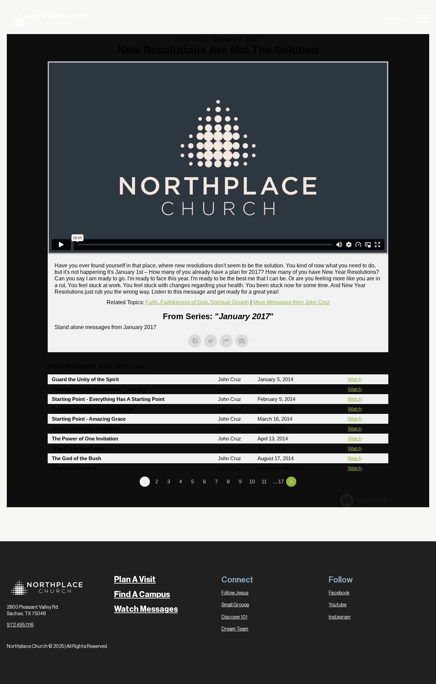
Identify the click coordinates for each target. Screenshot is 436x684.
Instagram (340, 617)
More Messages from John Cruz (291, 302)
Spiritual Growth (229, 302)
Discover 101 (234, 617)
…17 (278, 481)
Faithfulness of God (183, 302)
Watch (355, 379)
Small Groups (235, 605)
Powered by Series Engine (363, 500)
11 (264, 481)
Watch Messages (146, 609)
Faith (151, 302)
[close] (423, 19)
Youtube (337, 605)
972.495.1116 (20, 625)
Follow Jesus (234, 593)
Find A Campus (142, 594)
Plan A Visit (135, 580)
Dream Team (234, 629)
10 (252, 481)
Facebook (339, 593)
